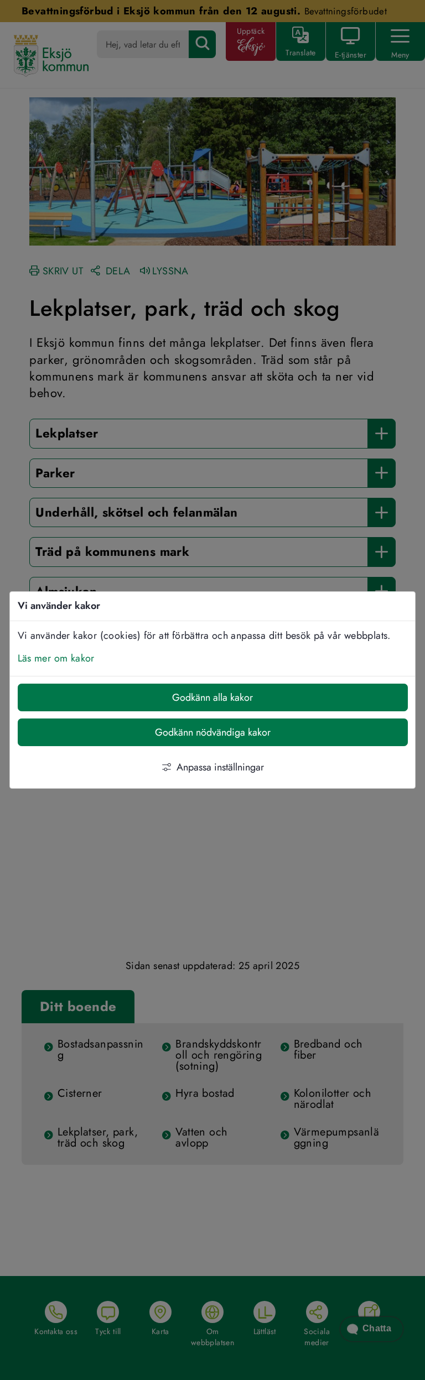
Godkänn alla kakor (212, 697)
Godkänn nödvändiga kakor (213, 732)
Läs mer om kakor (56, 658)
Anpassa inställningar (220, 767)
